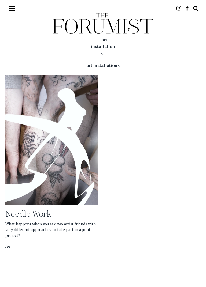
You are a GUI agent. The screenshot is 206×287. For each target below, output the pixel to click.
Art (7, 246)
